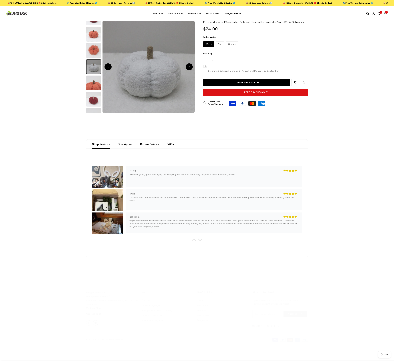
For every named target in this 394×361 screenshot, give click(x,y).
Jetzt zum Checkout (255, 92)
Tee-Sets (201, 310)
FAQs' (170, 144)
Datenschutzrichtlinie (152, 315)
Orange (232, 44)
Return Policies (149, 144)
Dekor (200, 300)
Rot (220, 44)
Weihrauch (202, 305)
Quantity (207, 53)
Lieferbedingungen (151, 305)
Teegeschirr (203, 320)
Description (125, 144)
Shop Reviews (101, 144)
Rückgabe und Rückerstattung (157, 310)
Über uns (146, 300)
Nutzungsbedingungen (153, 320)
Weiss (209, 44)
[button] (295, 82)
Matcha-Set (203, 315)
